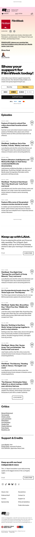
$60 (5, 92)
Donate (6, 13)
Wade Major (5, 420)
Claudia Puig (5, 424)
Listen (20, 13)
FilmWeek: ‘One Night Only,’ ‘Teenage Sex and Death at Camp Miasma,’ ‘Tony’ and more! (14, 274)
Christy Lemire (5, 417)
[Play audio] (32, 122)
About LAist (4, 492)
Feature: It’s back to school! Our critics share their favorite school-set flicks (14, 125)
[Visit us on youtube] (9, 484)
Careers (3, 498)
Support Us (21, 498)
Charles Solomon (6, 426)
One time (25, 87)
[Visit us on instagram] (2, 484)
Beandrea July (5, 430)
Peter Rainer (5, 428)
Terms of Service (4, 532)
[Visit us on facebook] (19, 484)
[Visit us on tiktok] (6, 484)
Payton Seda (5, 446)
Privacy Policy (12, 532)
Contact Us (21, 495)
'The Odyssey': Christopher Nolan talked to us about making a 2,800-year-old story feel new (14, 384)
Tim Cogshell (5, 415)
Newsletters (22, 492)
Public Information (23, 505)
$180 (13, 92)
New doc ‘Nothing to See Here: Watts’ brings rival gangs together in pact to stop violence (15, 327)
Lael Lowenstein (6, 419)
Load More (17, 397)
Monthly (9, 87)
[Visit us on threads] (15, 484)
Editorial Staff (5, 495)
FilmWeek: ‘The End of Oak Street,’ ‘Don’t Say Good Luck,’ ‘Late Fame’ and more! (14, 184)
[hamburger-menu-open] (30, 14)
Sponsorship (5, 502)
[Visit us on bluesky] (12, 484)
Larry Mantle (5, 57)
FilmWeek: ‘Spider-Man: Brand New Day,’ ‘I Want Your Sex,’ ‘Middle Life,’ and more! (15, 307)
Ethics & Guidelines (24, 502)
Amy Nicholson (5, 422)
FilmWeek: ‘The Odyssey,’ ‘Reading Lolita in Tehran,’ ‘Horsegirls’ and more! (14, 366)
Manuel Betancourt (7, 413)
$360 (21, 92)
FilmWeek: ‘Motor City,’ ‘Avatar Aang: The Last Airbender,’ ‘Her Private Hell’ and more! (13, 347)
